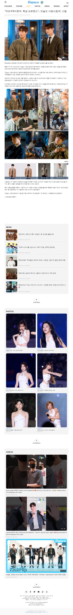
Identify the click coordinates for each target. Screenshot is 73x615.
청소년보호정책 (38, 612)
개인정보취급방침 (29, 612)
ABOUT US (45, 612)
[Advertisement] (38, 211)
